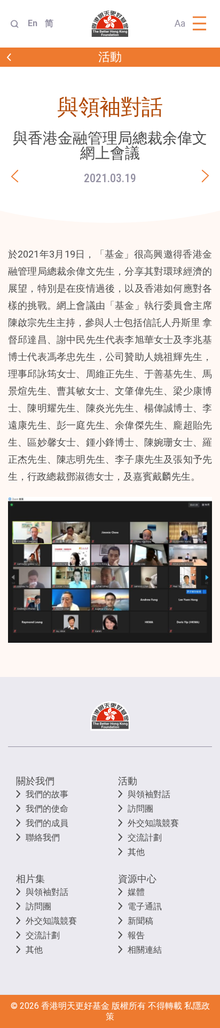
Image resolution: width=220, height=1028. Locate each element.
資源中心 (137, 878)
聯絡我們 (43, 837)
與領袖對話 (149, 794)
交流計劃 (145, 837)
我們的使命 (47, 809)
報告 (136, 935)
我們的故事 (47, 794)
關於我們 (35, 780)
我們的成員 (47, 823)
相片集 (30, 878)
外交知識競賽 (153, 823)
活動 (127, 780)
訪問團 (140, 809)
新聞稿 (140, 921)
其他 (136, 852)
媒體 (136, 892)
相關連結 (145, 950)
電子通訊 (145, 906)
